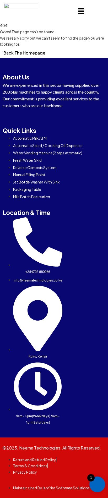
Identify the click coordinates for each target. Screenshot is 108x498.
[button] (81, 11)
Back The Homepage (24, 53)
